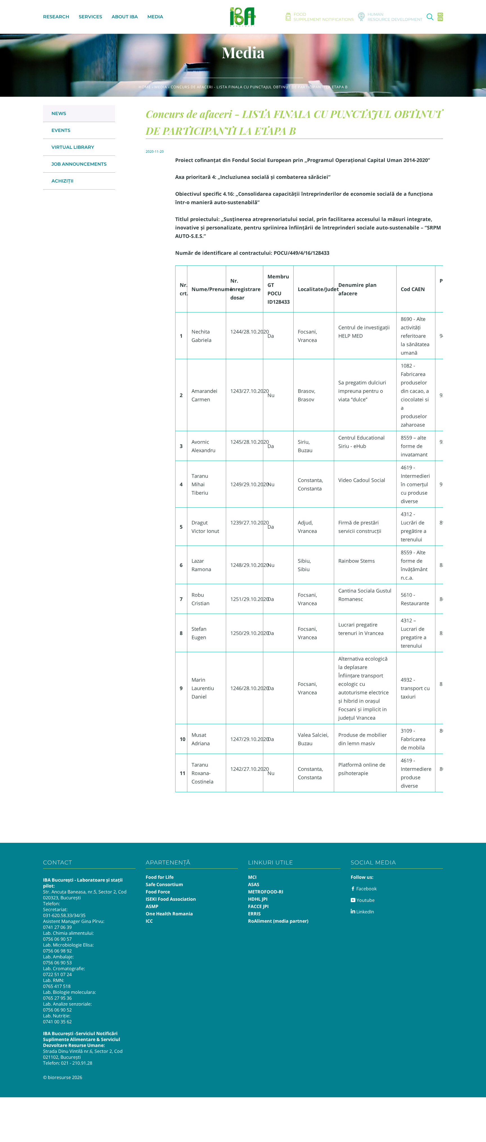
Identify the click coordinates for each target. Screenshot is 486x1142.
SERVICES (90, 16)
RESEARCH (56, 16)
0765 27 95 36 (57, 998)
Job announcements (79, 164)
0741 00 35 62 (57, 1022)
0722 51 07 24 (57, 974)
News (58, 113)
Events (60, 130)
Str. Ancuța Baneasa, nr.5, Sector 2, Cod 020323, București (85, 895)
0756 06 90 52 (57, 1010)
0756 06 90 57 (57, 939)
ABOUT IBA (125, 16)
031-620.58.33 (57, 915)
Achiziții (62, 181)
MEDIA (155, 16)
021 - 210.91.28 (76, 1063)
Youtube (365, 900)
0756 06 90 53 (57, 962)
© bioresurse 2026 (62, 1077)
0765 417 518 (57, 986)
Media (160, 86)
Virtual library (72, 147)
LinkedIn (364, 912)
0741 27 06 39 (57, 927)
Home (145, 86)
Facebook (366, 889)
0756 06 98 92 (57, 951)
